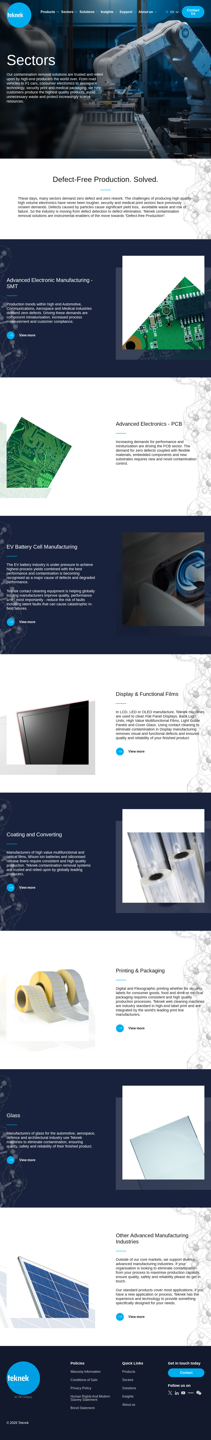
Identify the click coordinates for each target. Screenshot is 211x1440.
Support (126, 12)
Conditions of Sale (83, 1380)
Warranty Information (85, 1371)
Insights (107, 12)
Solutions (87, 12)
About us (145, 12)
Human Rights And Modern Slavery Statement (90, 1398)
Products (48, 12)
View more (27, 335)
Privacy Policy (80, 1388)
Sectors (67, 12)
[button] (172, 12)
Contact (186, 1372)
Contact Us (193, 11)
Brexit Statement (82, 1408)
